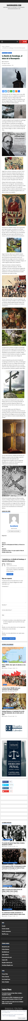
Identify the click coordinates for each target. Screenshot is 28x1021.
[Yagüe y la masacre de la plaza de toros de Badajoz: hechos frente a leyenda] (14, 880)
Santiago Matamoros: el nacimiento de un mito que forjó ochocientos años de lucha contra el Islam (13, 712)
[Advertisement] (14, 24)
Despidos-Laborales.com (7, 962)
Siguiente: (13, 550)
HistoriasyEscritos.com (7, 957)
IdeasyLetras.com (5, 946)
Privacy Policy (5, 974)
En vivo (24, 41)
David (8, 564)
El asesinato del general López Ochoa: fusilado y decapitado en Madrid (13, 843)
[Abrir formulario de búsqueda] (17, 41)
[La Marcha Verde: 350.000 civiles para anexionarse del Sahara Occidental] (14, 678)
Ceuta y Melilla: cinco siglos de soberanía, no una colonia (14, 665)
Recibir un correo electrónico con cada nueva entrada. (13, 634)
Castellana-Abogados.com (7, 965)
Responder (10, 574)
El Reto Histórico (5, 949)
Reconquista (4, 52)
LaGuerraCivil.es (5, 954)
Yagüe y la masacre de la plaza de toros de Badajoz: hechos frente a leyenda (12, 890)
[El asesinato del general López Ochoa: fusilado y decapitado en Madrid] (14, 833)
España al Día (4, 960)
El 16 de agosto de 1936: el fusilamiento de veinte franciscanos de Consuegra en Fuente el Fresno (14, 867)
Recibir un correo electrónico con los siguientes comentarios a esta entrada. (13, 628)
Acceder (3, 926)
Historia (9, 52)
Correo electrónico (7, 610)
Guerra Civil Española (7, 839)
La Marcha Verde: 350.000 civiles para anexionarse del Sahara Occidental (11, 688)
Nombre (4, 605)
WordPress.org (5, 934)
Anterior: (13, 544)
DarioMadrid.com (14, 5)
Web (3, 615)
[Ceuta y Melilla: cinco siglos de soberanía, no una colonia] (14, 655)
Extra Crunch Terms (6, 979)
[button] (2, 41)
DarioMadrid (6, 61)
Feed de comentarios (6, 931)
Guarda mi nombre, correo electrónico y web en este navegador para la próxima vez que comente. (14, 621)
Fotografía (5, 707)
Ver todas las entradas (14, 531)
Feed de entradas (5, 928)
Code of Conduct (5, 982)
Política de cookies (12, 1015)
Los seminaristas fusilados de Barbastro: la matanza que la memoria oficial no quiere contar (13, 913)
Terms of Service (5, 976)
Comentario (5, 586)
